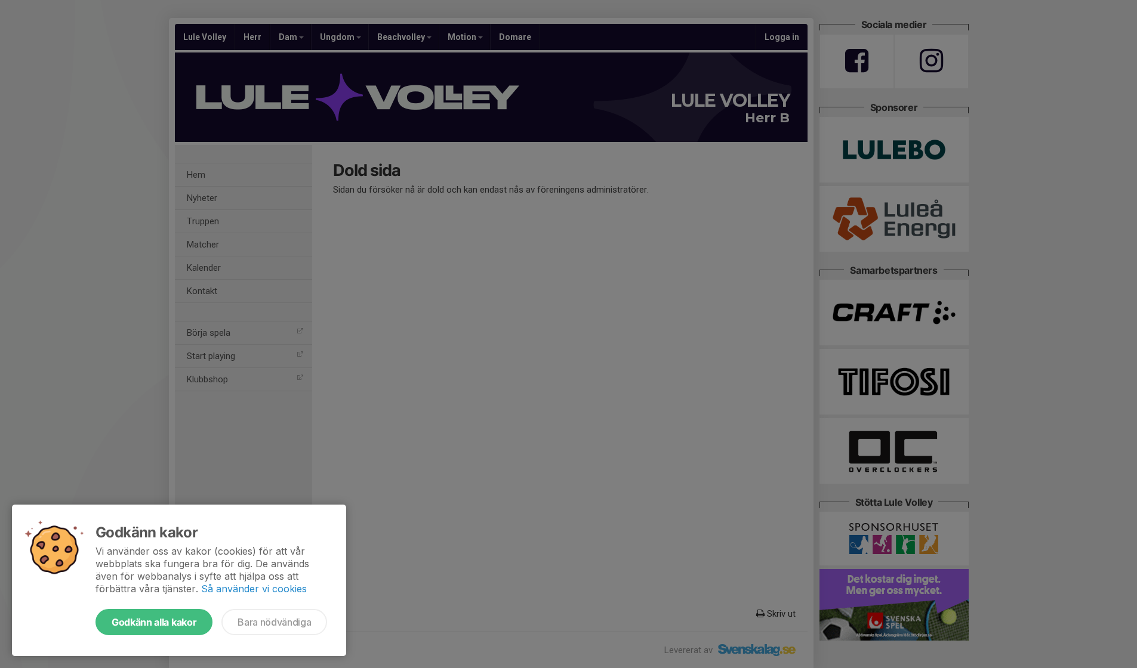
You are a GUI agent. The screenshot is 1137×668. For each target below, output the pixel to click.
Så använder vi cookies (254, 589)
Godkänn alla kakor (154, 622)
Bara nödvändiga (274, 622)
